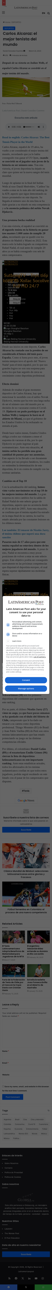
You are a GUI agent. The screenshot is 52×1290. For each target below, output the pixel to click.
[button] (26, 641)
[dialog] (26, 645)
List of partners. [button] (40, 657)
